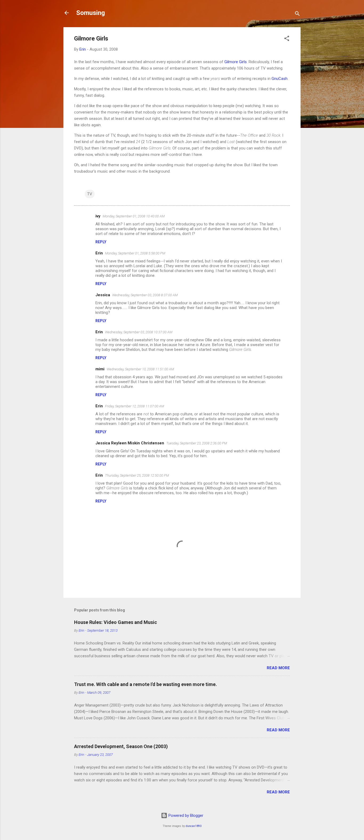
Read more (278, 667)
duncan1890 (193, 826)
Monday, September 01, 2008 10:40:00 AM (134, 216)
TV (89, 194)
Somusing (90, 13)
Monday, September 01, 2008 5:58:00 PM (135, 253)
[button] (287, 39)
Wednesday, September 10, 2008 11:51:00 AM (140, 369)
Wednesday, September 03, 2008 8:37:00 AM (145, 295)
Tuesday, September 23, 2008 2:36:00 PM (196, 443)
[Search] (297, 14)
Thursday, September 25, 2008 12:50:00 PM (137, 475)
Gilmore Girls (235, 61)
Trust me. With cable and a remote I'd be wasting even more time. (145, 684)
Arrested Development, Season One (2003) (121, 746)
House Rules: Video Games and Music (115, 622)
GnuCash (280, 78)
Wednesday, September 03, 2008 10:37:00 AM (138, 332)
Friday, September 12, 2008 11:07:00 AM (134, 406)
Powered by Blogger (185, 815)
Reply (100, 242)
